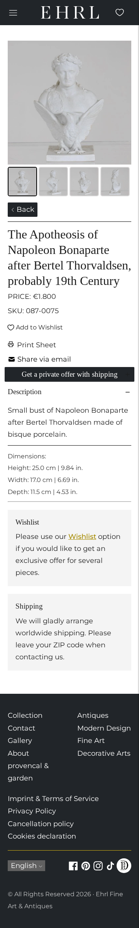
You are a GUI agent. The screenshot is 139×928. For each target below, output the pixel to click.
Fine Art (91, 740)
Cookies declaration (42, 836)
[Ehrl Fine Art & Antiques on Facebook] (73, 870)
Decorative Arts (104, 753)
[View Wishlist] (119, 12)
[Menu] (13, 12)
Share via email (44, 359)
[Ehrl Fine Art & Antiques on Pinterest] (85, 870)
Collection (25, 715)
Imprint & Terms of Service (53, 798)
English (24, 865)
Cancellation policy (41, 824)
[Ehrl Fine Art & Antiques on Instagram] (98, 870)
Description (25, 392)
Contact (21, 728)
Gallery (20, 740)
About (18, 753)
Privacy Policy (32, 811)
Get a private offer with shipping (70, 374)
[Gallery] (69, 120)
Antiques (92, 715)
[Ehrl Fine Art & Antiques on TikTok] (110, 870)
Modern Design (104, 728)
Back (24, 209)
